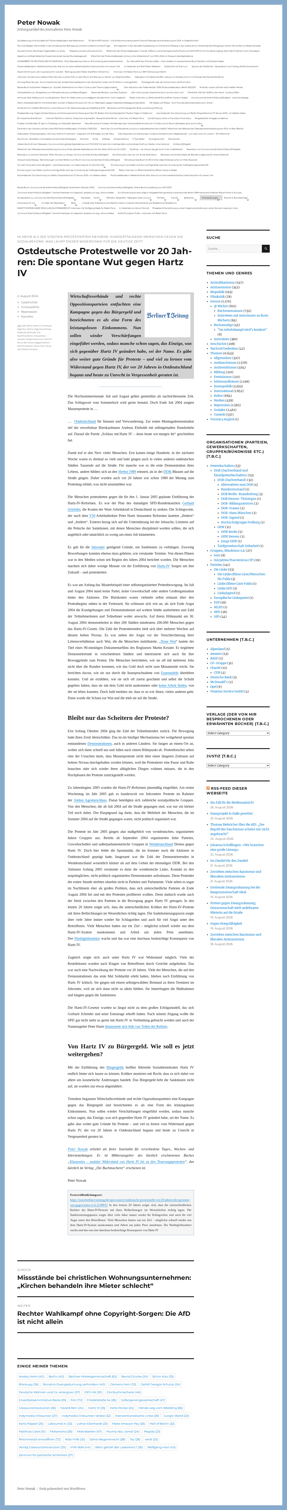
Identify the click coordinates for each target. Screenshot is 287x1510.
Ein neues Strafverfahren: (29, 118)
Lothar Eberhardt (92, 1423)
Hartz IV (96, 1408)
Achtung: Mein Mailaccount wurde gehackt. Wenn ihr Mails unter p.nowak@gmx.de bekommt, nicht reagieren (71, 97)
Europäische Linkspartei (231, 598)
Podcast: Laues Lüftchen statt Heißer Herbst (221, 87)
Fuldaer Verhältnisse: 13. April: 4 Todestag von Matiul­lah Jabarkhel (49, 123)
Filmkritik (217, 297)
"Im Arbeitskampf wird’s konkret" (242, 330)
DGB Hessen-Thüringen (238, 499)
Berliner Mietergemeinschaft (93, 1376)
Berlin (56, 1376)
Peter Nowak (38, 22)
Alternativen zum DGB (237, 485)
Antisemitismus (121, 139)
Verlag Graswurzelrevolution (42, 1447)
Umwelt (219, 415)
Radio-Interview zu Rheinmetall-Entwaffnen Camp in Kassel (158, 97)
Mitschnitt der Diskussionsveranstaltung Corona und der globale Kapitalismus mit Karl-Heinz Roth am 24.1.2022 (71, 149)
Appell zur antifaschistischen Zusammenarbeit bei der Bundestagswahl (52, 56)
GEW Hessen (230, 536)
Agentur (21, 329)
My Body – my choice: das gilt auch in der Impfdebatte (156, 149)
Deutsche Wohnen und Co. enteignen (49, 1392)
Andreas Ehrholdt (26, 332)
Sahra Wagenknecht (107, 1439)
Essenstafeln (169, 673)
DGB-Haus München (236, 513)
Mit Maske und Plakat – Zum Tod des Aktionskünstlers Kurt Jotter (181, 102)
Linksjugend (226, 593)
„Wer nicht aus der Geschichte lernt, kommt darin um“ (157, 92)
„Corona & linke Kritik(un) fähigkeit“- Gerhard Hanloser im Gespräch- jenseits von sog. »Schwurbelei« (65, 192)
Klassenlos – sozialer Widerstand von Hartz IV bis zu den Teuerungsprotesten (127, 1162)
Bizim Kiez (163, 1376)
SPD (217, 617)
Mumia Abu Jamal (122, 1431)
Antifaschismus (225, 363)
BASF (214, 658)
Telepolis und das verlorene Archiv (85, 51)
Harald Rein (72, 1408)
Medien (219, 400)
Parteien (216, 565)
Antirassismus (220, 287)
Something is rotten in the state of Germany (169, 118)
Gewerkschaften (222, 466)
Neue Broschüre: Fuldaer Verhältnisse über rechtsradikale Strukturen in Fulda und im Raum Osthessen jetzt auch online (143, 123)
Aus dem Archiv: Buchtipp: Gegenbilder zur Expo (41, 51)
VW (92, 516)
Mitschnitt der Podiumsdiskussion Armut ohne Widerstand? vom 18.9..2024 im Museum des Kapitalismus (142, 56)
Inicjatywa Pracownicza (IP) (234, 560)
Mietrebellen (89, 1431)
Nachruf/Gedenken (224, 348)
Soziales (27, 316)
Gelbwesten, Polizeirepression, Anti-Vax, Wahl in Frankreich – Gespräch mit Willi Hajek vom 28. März (65, 133)
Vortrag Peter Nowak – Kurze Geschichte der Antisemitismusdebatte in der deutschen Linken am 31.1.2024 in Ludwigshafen (77, 82)
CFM (217, 673)
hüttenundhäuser (226, 382)
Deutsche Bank (221, 677)
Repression (29, 311)
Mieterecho (61, 1431)
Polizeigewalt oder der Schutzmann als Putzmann (166, 82)
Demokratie (174, 139)
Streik (95, 139)
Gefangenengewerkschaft (143, 1400)
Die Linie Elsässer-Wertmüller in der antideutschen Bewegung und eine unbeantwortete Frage (63, 45)
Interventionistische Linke (137, 1415)
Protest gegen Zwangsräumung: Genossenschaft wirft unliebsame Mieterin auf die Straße (234, 908)
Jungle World (176, 1415)
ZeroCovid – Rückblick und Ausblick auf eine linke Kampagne (46, 139)
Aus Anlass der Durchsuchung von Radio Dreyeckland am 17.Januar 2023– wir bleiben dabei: (201, 113)
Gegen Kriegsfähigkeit (226, 924)
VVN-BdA (80, 1447)
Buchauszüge (223, 325)
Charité (215, 668)
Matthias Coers (32, 1431)
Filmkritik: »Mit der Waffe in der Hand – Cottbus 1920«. (214, 92)
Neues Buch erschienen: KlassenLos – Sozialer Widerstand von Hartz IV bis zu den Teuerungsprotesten (67, 87)
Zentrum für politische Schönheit (46, 1455)
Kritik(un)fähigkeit (182, 144)
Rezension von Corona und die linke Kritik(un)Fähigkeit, (214, 149)
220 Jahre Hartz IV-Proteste (37, 325)
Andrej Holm (31, 1376)
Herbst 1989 (127, 472)
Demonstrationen (99, 743)
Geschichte (29, 302)
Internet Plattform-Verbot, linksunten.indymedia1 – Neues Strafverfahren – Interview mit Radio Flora (95, 118)
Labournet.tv (60, 1423)
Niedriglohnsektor (87, 938)
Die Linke (220, 569)
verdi (151, 1439)
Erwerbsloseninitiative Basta (42, 1400)
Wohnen (84, 139)
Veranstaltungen (210, 197)
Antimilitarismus (222, 282)
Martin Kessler (25, 346)
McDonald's (219, 682)
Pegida (152, 1431)
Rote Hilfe (75, 1439)
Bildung (219, 372)
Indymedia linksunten (38, 1415)
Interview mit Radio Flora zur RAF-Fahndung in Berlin (139, 72)
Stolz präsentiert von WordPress (62, 1489)
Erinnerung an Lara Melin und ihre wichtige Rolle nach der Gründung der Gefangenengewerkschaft (160, 165)
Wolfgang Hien (161, 1447)
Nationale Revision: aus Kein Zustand (109, 92)
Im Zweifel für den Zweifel (229, 861)
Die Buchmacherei (124, 1392)
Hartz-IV (163, 566)
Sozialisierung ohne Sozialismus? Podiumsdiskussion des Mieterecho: (50, 40)
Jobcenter (98, 547)
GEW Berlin (229, 532)
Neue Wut (168, 641)
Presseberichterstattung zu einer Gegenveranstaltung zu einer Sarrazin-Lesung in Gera (195, 208)
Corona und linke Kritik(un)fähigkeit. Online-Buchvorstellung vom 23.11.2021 (135, 187)
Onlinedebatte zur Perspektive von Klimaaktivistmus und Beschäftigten (52, 92)
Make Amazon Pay (128, 1423)
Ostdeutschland (85, 421)
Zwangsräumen (156, 139)
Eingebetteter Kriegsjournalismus (211, 118)
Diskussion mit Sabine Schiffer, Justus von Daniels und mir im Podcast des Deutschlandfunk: (179, 77)
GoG (217, 555)
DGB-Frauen (230, 508)
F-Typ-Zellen (139, 139)
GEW (220, 527)
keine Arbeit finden (173, 685)
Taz (135, 1439)
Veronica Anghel (222, 419)
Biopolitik (217, 292)
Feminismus (223, 377)
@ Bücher (221, 306)
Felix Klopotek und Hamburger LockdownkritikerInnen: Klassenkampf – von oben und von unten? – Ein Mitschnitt (174, 133)
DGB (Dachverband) (231, 480)
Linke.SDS (224, 588)
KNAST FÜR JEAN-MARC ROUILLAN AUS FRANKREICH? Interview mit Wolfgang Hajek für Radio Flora (66, 208)
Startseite (85, 197)
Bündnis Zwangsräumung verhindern (74, 1384)
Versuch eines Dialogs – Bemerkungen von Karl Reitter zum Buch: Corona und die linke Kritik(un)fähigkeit (68, 160)
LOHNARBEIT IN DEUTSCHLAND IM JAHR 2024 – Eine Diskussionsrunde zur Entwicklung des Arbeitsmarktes (70, 61)
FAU (77, 1400)
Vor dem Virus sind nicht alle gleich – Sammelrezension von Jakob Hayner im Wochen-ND (60, 165)
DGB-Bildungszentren (237, 503)
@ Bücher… (189, 197)
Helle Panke (122, 1408)
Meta (73, 203)
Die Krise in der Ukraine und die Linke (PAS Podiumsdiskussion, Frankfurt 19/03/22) (57, 128)
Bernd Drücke (134, 1376)
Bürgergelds (115, 1067)
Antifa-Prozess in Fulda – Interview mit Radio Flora (142, 213)
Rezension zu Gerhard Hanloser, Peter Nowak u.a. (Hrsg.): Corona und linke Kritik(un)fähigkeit (63, 154)
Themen (161, 197)
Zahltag (106, 139)
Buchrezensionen (230, 311)
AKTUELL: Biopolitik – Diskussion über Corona (128, 197)
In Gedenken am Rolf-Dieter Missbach (142, 66)
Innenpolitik (30, 307)
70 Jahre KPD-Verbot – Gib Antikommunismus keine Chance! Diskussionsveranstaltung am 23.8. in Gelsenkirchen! (143, 40)
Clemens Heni (123, 1384)
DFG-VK (93, 1392)
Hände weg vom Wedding (160, 1408)
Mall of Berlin (162, 1423)
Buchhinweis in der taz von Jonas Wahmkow (135, 154)
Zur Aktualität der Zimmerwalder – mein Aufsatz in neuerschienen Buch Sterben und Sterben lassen (175, 61)
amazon (216, 654)
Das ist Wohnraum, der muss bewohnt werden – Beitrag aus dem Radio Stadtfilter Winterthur (63, 72)
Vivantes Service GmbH (227, 691)
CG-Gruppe (218, 663)
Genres (174, 197)
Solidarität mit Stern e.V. (176, 66)
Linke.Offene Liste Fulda (234, 584)
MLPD (218, 607)
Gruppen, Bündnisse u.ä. (227, 551)
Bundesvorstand (233, 489)
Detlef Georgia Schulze (160, 1384)
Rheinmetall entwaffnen (40, 1439)
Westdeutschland (161, 844)
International (223, 391)
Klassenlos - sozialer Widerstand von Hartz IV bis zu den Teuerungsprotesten (34, 339)
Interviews (221, 339)
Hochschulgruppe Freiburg (240, 522)
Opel (213, 687)
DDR (167, 472)
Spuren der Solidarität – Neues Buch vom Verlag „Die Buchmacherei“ (225, 66)
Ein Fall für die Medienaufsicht (232, 803)
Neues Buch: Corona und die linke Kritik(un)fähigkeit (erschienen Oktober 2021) (55, 187)
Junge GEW (229, 541)
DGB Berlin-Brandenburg (239, 494)
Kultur (218, 396)
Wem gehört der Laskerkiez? (119, 1447)
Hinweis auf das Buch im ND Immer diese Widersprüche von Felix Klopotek (160, 160)
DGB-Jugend (230, 518)
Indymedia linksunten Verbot (86, 1415)
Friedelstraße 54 (101, 1400)
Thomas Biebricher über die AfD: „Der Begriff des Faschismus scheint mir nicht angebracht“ (239, 829)
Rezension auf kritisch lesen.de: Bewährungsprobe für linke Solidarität (195, 154)
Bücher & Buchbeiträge (236, 197)
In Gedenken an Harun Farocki (134, 208)
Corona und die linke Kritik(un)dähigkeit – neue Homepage (219, 97)
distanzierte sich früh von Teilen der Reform (136, 1026)
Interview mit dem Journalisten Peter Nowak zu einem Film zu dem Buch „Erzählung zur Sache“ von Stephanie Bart (74, 77)
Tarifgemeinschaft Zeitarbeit (238, 546)
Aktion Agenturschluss (90, 800)
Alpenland (217, 649)
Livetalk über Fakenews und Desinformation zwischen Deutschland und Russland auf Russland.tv (129, 203)
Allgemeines (223, 358)
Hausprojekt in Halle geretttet (231, 814)
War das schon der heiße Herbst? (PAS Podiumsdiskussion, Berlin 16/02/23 (160, 87)
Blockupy (29, 1384)
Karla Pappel (31, 1423)
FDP (217, 602)
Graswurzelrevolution (37, 1408)
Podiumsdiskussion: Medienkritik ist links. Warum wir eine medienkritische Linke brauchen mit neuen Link (68, 66)
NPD (217, 612)
